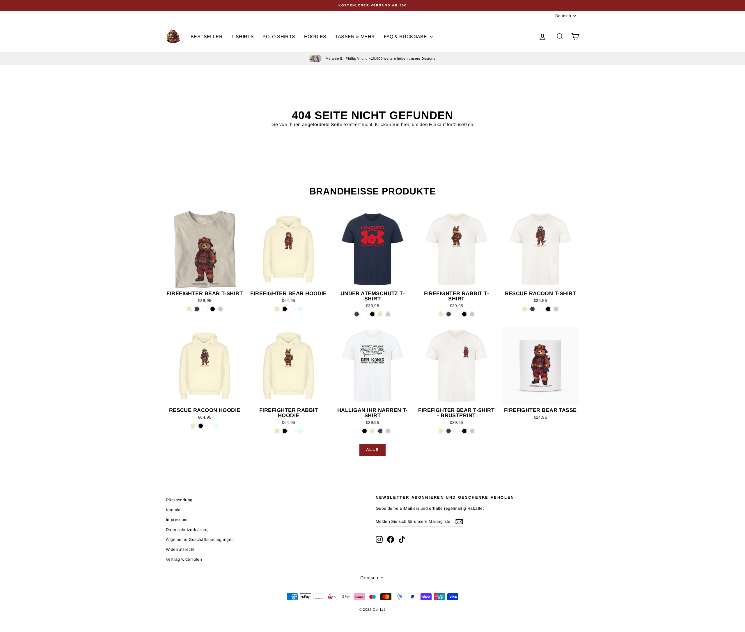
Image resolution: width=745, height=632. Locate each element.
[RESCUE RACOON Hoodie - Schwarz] (200, 426)
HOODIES (315, 36)
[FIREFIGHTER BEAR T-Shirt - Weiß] (204, 309)
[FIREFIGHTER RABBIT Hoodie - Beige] (277, 431)
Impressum (177, 519)
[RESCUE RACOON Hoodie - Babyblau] (216, 426)
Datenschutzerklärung (187, 529)
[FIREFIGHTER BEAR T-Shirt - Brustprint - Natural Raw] (441, 431)
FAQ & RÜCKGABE (406, 36)
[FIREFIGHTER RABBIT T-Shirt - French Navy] (448, 314)
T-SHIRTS (242, 36)
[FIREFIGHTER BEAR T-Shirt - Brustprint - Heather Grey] (472, 431)
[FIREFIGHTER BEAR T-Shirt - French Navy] (197, 309)
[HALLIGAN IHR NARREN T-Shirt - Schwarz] (364, 431)
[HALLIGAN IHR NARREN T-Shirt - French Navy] (380, 431)
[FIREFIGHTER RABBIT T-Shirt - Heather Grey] (472, 314)
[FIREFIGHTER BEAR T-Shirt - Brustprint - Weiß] (456, 431)
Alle (372, 449)
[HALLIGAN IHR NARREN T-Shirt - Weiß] (356, 431)
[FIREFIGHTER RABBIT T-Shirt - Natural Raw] (441, 314)
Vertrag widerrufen (184, 559)
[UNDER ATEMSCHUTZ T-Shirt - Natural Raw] (380, 314)
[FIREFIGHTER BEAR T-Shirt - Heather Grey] (220, 309)
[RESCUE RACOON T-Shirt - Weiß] (540, 309)
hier (405, 124)
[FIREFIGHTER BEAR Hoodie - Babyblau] (300, 309)
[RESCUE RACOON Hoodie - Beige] (193, 426)
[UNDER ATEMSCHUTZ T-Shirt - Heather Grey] (388, 314)
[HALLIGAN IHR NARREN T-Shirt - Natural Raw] (372, 431)
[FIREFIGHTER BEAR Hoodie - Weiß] (292, 309)
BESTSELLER (207, 36)
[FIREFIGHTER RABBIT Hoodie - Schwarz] (285, 431)
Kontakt (173, 509)
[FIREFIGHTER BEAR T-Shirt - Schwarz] (212, 309)
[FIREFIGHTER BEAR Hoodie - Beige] (277, 309)
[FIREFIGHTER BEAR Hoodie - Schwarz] (285, 309)
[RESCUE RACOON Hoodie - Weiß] (208, 426)
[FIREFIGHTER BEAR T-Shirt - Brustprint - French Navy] (448, 431)
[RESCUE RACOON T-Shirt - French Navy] (532, 309)
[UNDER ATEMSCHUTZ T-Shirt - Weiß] (364, 314)
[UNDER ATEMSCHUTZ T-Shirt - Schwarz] (372, 314)
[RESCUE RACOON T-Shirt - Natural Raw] (524, 309)
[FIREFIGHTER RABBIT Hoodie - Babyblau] (300, 431)
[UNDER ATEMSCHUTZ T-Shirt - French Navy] (356, 314)
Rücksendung (179, 500)
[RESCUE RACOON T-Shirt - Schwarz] (548, 309)
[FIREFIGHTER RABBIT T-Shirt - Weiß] (456, 314)
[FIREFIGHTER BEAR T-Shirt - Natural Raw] (189, 309)
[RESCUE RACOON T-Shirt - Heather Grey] (556, 309)
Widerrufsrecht (180, 549)
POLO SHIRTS (278, 36)
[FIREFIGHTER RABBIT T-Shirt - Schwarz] (464, 314)
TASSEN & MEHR (355, 36)
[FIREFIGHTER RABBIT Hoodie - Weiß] (292, 431)
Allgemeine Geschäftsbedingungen (200, 539)
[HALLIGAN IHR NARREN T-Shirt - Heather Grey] (388, 431)
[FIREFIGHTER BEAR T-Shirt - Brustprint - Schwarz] (464, 431)
